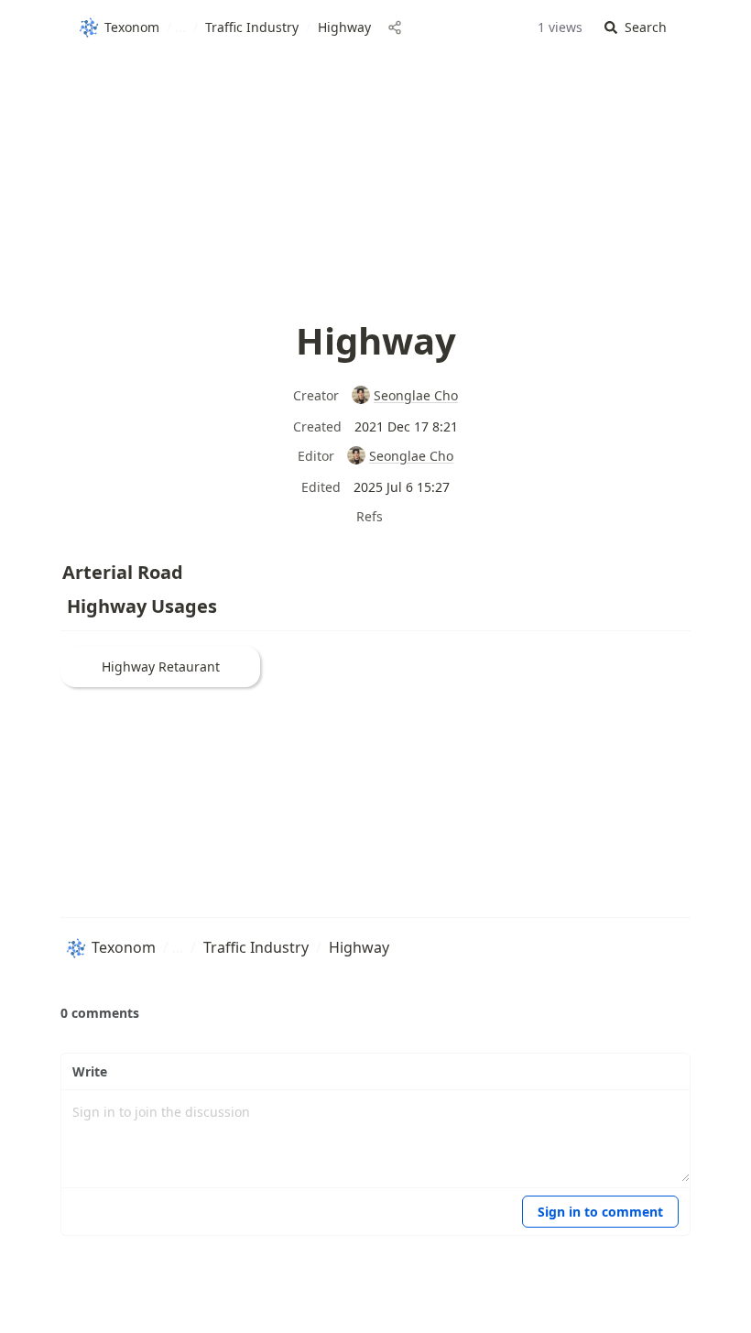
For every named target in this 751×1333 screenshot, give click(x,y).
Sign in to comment (600, 1211)
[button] (635, 28)
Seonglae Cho (416, 395)
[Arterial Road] (53, 568)
